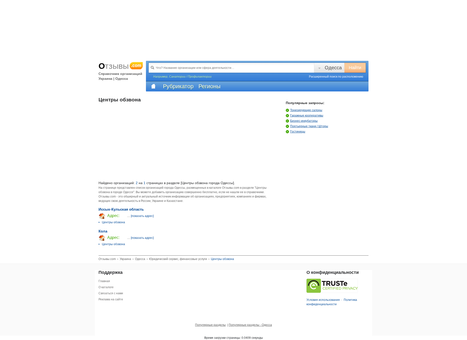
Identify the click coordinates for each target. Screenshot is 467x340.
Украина (125, 259)
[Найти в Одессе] (152, 68)
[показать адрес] (142, 216)
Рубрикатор (178, 86)
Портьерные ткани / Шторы (309, 126)
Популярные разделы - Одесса (250, 325)
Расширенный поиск (336, 76)
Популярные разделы (210, 325)
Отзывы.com (107, 259)
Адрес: (112, 216)
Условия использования (323, 300)
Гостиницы (297, 131)
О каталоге (106, 287)
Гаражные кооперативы (306, 115)
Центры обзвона (113, 222)
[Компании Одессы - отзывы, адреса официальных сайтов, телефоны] (153, 86)
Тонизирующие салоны (306, 110)
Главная (104, 281)
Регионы (209, 86)
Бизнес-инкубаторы (304, 121)
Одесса (333, 67)
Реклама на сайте (111, 299)
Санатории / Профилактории (190, 76)
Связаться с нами (111, 293)
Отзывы (120, 66)
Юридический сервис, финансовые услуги (178, 259)
